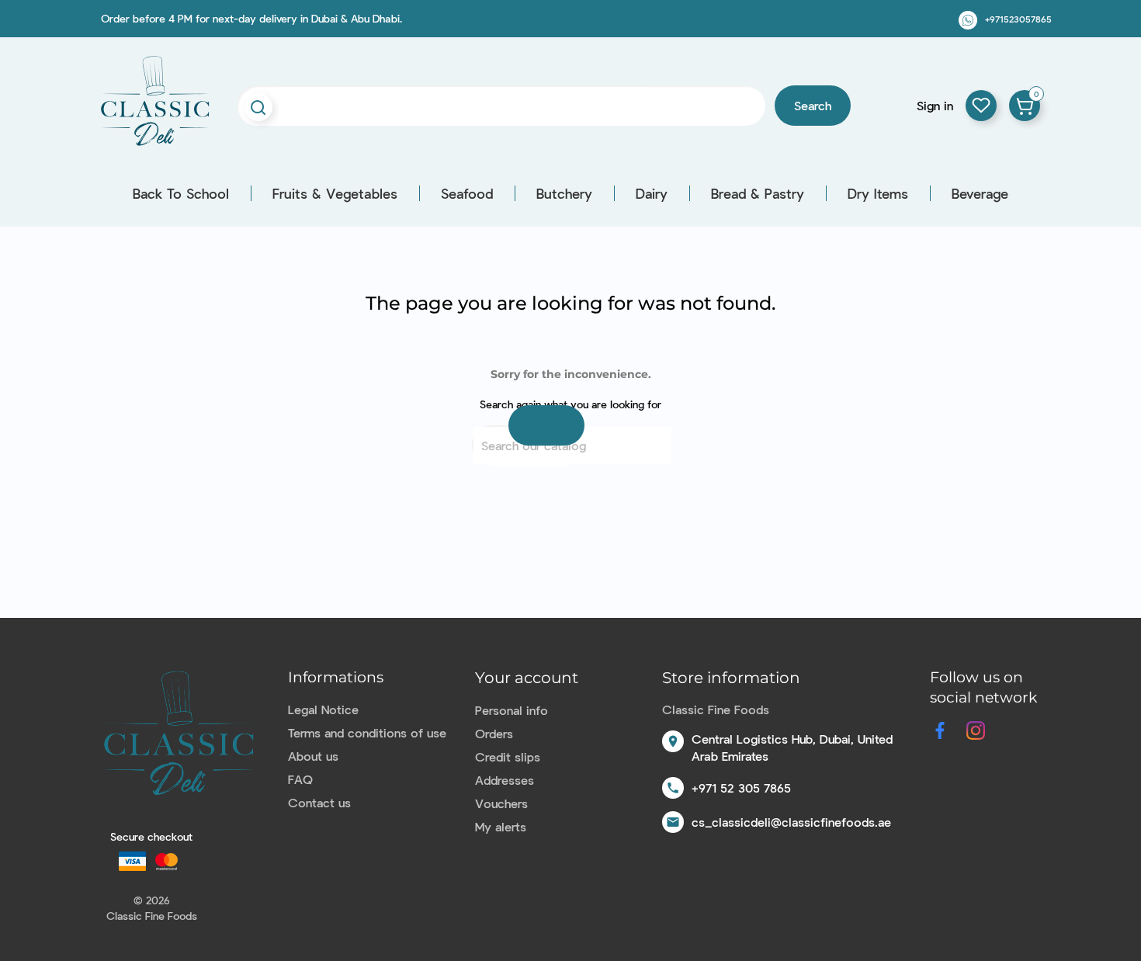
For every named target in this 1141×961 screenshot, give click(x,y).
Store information (731, 677)
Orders (494, 733)
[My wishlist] (981, 105)
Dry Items (878, 193)
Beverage (980, 193)
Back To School (181, 193)
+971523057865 (1018, 18)
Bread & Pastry (757, 193)
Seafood (467, 193)
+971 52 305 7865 (741, 787)
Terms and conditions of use (367, 732)
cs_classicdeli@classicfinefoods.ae (791, 821)
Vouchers (501, 803)
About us (313, 755)
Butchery (564, 193)
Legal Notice (323, 709)
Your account (526, 677)
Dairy (652, 193)
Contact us (319, 802)
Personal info (511, 710)
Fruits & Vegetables (334, 193)
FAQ (300, 779)
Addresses (504, 779)
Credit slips (507, 756)
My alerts (500, 826)
